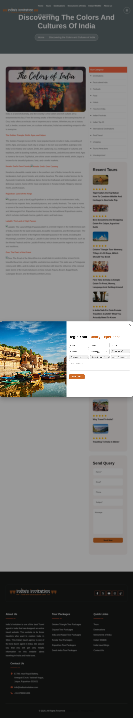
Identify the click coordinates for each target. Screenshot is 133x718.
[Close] (130, 325)
